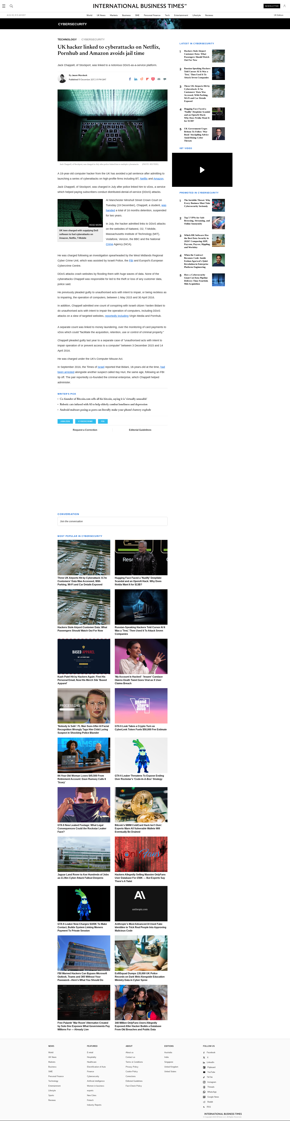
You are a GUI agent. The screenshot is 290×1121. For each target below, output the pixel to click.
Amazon (158, 178)
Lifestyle (197, 15)
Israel (101, 366)
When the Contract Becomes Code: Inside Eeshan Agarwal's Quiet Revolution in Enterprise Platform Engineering (196, 261)
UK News (101, 15)
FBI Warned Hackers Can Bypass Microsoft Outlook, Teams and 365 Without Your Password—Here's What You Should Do (82, 976)
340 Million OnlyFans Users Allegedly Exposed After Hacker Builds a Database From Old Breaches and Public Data (138, 1026)
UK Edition (278, 15)
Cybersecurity (93, 1076)
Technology (53, 1081)
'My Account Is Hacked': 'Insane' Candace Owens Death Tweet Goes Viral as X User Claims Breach (139, 680)
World (89, 15)
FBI (131, 260)
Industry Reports (94, 1105)
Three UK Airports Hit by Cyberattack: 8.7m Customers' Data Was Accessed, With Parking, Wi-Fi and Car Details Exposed (82, 581)
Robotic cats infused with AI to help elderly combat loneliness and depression (103, 404)
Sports (51, 1095)
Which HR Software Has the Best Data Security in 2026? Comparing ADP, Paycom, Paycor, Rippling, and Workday (197, 241)
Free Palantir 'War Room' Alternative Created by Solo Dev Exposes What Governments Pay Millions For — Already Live (84, 1026)
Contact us (130, 1057)
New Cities (91, 1095)
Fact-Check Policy (134, 1086)
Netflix (144, 178)
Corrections (131, 1076)
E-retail (90, 1052)
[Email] (159, 79)
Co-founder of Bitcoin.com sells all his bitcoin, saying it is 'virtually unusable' (103, 399)
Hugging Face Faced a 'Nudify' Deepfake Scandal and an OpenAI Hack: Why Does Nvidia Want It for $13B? (138, 581)
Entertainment (181, 15)
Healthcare (91, 1062)
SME (137, 15)
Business (126, 15)
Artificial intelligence (96, 1081)
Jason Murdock (79, 75)
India (166, 1057)
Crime (109, 244)
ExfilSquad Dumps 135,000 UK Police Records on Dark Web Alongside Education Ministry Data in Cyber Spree (140, 976)
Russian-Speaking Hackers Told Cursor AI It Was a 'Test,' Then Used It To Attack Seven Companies (140, 630)
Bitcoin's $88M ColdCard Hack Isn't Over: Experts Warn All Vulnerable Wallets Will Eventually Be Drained (138, 828)
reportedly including (117, 315)
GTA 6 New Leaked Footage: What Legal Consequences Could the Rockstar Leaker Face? (82, 828)
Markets (114, 15)
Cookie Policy (132, 1071)
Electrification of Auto (96, 1067)
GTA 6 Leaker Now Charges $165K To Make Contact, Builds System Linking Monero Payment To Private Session (82, 927)
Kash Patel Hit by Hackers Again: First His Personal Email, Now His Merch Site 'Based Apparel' (82, 680)
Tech (167, 15)
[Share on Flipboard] (147, 79)
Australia (168, 1052)
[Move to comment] (165, 79)
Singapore (168, 1062)
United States (170, 1071)
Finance (90, 1071)
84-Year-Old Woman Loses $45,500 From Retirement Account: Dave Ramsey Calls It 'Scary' (82, 779)
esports (90, 1090)
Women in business (95, 1086)
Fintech (90, 1100)
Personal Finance (152, 15)
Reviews (209, 15)
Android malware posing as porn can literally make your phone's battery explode (105, 410)
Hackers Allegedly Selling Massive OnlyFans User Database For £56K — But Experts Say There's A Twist (140, 878)
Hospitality (91, 1057)
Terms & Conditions (134, 1062)
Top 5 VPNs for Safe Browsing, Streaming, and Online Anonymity (197, 221)
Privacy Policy (132, 1067)
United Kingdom (171, 1067)
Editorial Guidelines (140, 430)
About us (130, 1052)
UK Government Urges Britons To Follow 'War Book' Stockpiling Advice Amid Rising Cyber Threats (196, 134)
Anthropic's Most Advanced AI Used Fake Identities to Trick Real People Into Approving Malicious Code (140, 927)
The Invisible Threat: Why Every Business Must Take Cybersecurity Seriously (197, 203)
